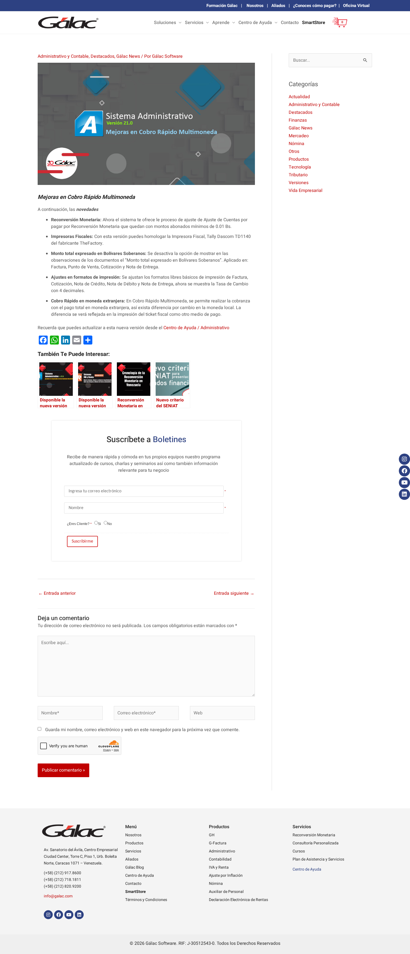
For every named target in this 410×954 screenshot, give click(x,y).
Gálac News (128, 56)
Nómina (296, 143)
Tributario (298, 175)
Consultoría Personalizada (316, 843)
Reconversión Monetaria (314, 835)
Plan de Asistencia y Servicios (318, 859)
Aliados (278, 6)
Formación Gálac (222, 6)
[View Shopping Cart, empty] (338, 26)
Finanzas (298, 120)
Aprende (221, 22)
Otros (294, 151)
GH (211, 835)
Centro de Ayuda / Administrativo (196, 327)
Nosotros (255, 6)
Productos (299, 159)
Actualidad (299, 96)
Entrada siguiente (234, 593)
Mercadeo (299, 135)
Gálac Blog (134, 867)
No (109, 524)
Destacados (102, 56)
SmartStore (313, 22)
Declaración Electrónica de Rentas (238, 900)
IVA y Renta (219, 867)
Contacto (290, 22)
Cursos (299, 851)
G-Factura (217, 843)
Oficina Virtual (356, 6)
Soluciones (165, 22)
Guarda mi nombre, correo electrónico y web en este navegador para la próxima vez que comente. (142, 729)
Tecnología (300, 167)
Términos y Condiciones (146, 900)
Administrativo (222, 851)
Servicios (194, 22)
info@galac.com (58, 896)
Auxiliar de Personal (226, 892)
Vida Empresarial (305, 190)
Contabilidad (220, 859)
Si (99, 524)
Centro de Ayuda (255, 22)
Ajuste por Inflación (226, 875)
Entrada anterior (57, 593)
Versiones (298, 182)
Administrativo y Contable (63, 56)
